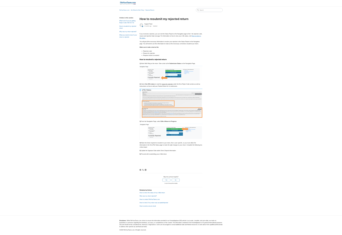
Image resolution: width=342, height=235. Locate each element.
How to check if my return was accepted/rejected (154, 202)
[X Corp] (143, 170)
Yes (166, 180)
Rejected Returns (149, 10)
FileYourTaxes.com (124, 10)
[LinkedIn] (145, 170)
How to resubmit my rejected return (127, 27)
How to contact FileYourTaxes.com (150, 199)
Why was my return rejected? (127, 31)
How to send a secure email (148, 206)
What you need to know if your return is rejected (128, 36)
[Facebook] (140, 170)
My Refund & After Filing (137, 10)
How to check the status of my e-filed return (152, 192)
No (175, 180)
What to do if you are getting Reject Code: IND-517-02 (127, 22)
